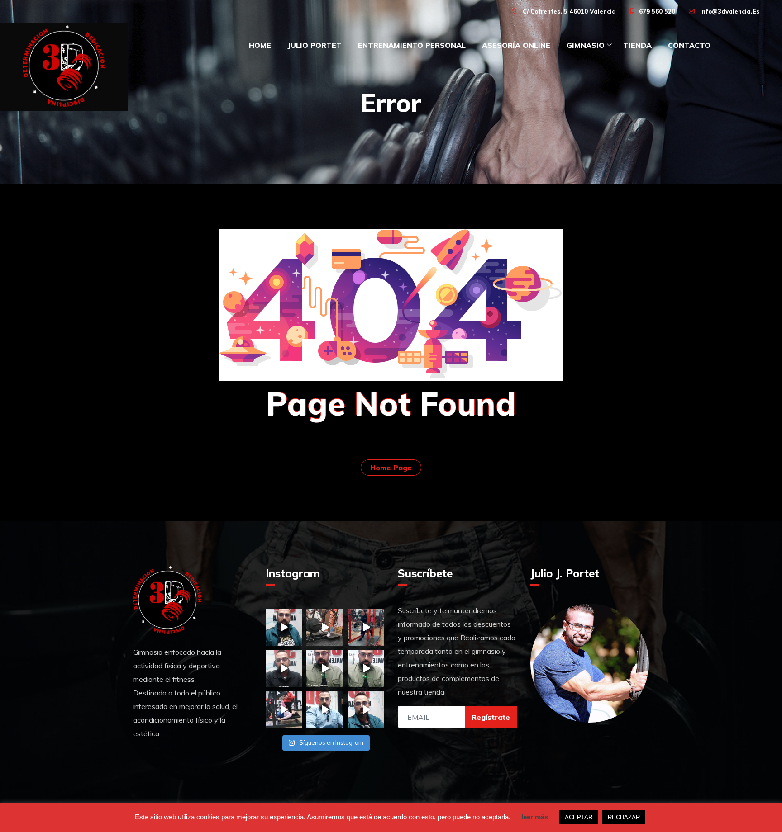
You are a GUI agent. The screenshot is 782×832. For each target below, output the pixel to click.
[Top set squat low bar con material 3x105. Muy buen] (366, 627)
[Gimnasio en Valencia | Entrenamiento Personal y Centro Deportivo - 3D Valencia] (64, 67)
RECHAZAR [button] (624, 817)
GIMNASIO (586, 45)
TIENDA (637, 45)
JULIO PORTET (314, 45)
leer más (534, 817)
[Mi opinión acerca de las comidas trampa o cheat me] (366, 668)
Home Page (391, 467)
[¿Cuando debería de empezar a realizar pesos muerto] (284, 627)
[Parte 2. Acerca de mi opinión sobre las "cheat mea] (324, 668)
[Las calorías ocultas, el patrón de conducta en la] (324, 709)
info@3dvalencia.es (729, 11)
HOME (260, 45)
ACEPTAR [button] (578, 817)
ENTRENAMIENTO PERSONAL (412, 45)
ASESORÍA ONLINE (516, 45)
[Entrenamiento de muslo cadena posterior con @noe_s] (284, 709)
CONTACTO (689, 45)
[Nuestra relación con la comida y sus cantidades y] (366, 709)
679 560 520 (657, 11)
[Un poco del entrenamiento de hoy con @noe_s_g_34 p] (324, 627)
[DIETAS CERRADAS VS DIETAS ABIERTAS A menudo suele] (284, 668)
